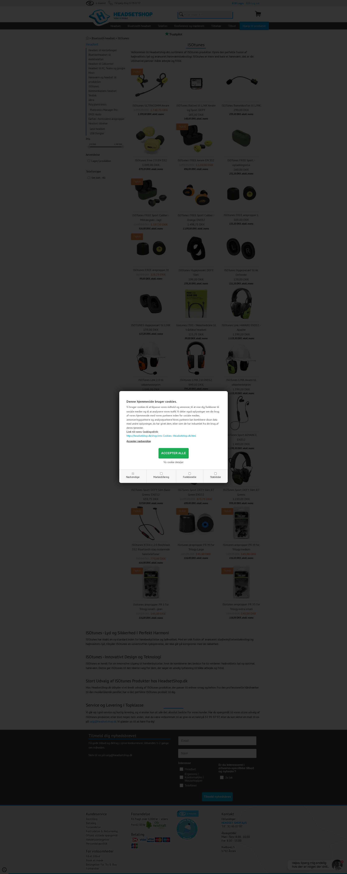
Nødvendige (133, 477)
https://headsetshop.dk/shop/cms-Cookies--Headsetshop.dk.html (161, 435)
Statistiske (215, 477)
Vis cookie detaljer (174, 462)
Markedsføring (161, 477)
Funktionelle (189, 477)
